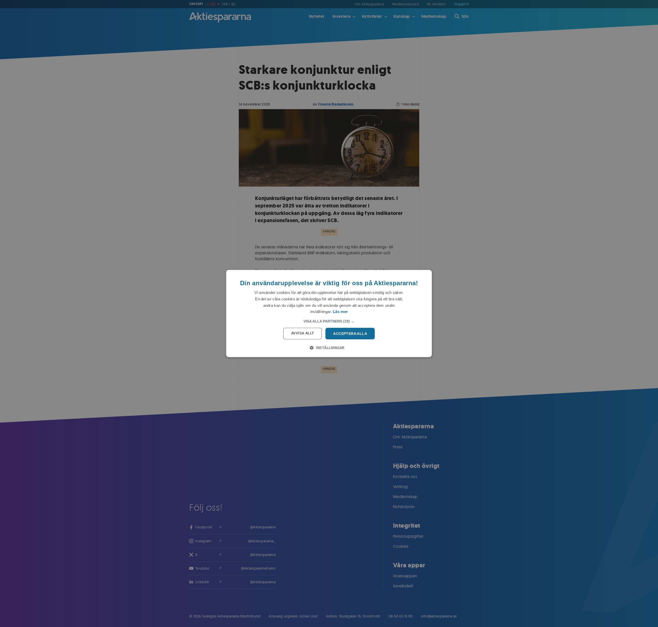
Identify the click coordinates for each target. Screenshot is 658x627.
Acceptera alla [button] (350, 334)
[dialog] (329, 313)
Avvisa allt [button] (302, 333)
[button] (329, 321)
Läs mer (340, 311)
